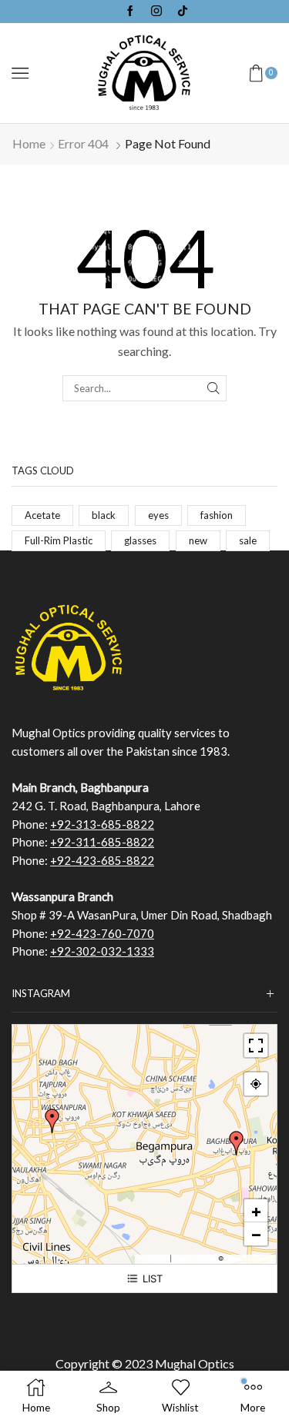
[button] (236, 1143)
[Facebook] (130, 11)
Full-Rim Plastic (58, 540)
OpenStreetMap (249, 1258)
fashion (216, 515)
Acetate (42, 515)
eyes (158, 515)
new (198, 540)
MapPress (153, 1258)
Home (28, 143)
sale (248, 540)
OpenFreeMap (195, 1258)
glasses (140, 540)
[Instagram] (156, 11)
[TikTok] (182, 11)
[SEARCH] (213, 388)
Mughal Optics (194, 1363)
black (104, 515)
